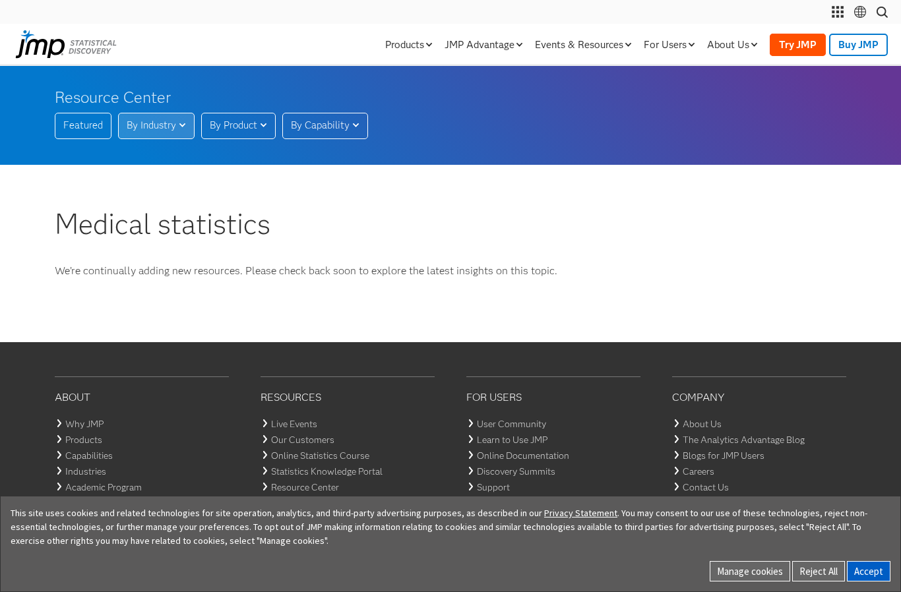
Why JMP (84, 424)
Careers (698, 471)
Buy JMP (858, 45)
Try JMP (798, 45)
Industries (85, 471)
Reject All (818, 571)
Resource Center (305, 487)
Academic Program (103, 487)
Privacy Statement (580, 513)
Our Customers (302, 440)
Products (83, 440)
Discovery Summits (516, 471)
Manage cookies (750, 571)
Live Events (294, 424)
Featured (83, 125)
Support (493, 487)
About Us (702, 424)
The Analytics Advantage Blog (744, 440)
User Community (511, 424)
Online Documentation (523, 455)
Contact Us (706, 487)
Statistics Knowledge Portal (327, 471)
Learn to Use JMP (512, 440)
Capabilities (89, 455)
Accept (868, 571)
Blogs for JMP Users (723, 455)
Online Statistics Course (320, 455)
